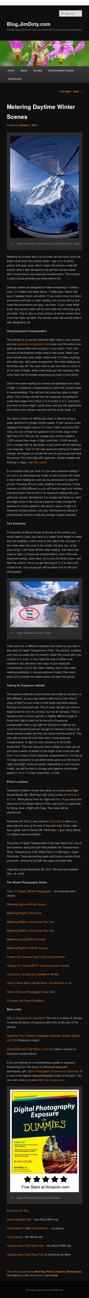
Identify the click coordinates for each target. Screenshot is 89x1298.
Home (11, 70)
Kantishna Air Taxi (18, 1210)
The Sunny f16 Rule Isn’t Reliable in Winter (32, 974)
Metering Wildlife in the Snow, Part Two (30, 930)
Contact (37, 70)
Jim (26, 1275)
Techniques (13, 1275)
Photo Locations (55, 1271)
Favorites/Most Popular (61, 70)
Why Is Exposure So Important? (26, 1018)
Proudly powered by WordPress (44, 1290)
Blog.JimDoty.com (28, 23)
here (57, 799)
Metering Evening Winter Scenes (26, 939)
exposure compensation (31, 344)
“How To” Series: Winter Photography (29, 891)
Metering (40, 1271)
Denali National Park (19, 1219)
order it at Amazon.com (51, 1080)
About (24, 70)
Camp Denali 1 (15, 1228)
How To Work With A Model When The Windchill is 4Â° (39, 983)
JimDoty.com (15, 78)
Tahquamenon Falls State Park (25, 1245)
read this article (37, 462)
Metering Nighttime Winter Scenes (27, 948)
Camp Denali (56, 821)
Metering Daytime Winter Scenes (26, 904)
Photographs (74, 1271)
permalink (52, 1275)
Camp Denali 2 (39, 1228)
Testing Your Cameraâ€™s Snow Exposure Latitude (38, 965)
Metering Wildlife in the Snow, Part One (30, 922)
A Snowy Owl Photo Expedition (25, 1000)
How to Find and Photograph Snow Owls (31, 992)
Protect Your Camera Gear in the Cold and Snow (36, 957)
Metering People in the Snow (24, 913)
